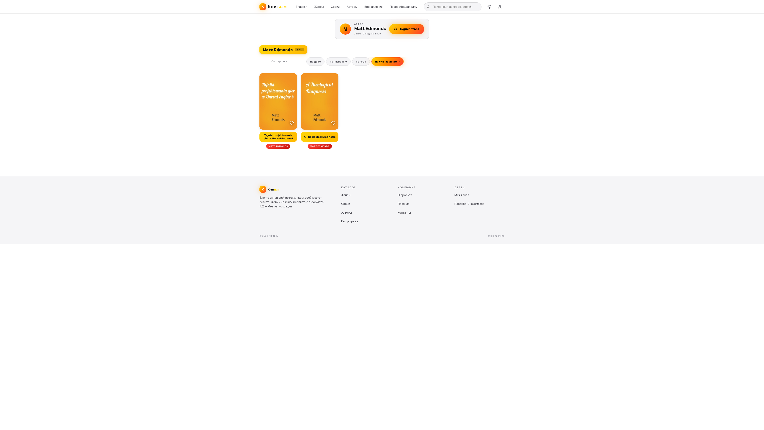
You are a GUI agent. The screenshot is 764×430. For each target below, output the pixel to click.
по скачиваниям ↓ (387, 61)
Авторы (352, 6)
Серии (335, 6)
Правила (403, 203)
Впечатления (373, 6)
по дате (315, 61)
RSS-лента (461, 195)
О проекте (405, 195)
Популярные (349, 221)
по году (361, 61)
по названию (338, 61)
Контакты (404, 212)
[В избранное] (292, 123)
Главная (301, 6)
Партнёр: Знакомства (469, 203)
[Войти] (500, 7)
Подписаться (409, 29)
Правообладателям (403, 6)
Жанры (319, 6)
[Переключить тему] (489, 7)
